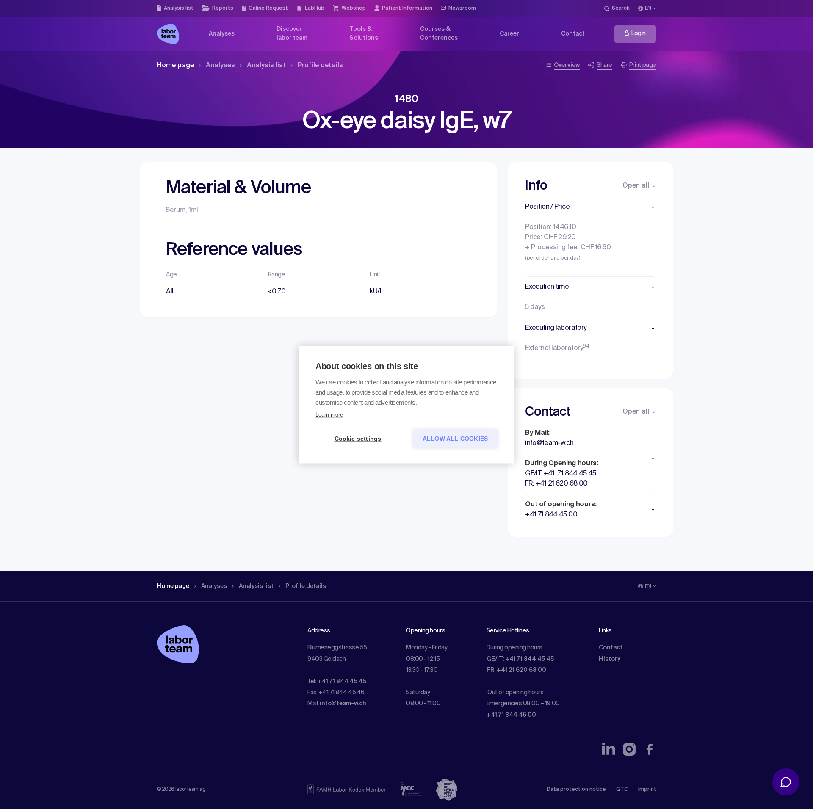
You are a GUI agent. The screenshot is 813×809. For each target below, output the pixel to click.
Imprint (647, 789)
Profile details (320, 65)
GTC (622, 789)
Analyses (220, 65)
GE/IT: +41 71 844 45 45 (520, 659)
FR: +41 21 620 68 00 (516, 670)
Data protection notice (576, 789)
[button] (590, 207)
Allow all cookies (455, 438)
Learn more (329, 414)
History (609, 659)
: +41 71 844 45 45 (340, 682)
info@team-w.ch (343, 704)
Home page (175, 65)
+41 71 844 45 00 (511, 715)
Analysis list (266, 65)
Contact (610, 648)
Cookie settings (358, 438)
